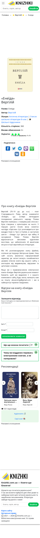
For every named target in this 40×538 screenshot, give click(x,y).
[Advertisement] (20, 38)
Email (4, 330)
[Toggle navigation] (3, 3)
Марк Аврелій (27, 405)
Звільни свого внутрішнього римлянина (10, 401)
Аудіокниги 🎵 (20, 414)
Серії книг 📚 (20, 419)
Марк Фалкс (8, 405)
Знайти (33, 8)
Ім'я (3, 324)
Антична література (18, 116)
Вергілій (12, 112)
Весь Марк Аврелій (27, 401)
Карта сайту (6, 510)
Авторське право (8, 513)
